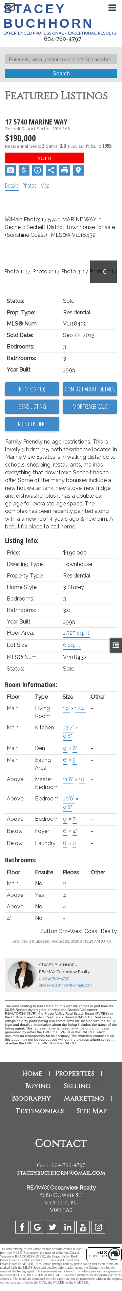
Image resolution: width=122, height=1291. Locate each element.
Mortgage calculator (90, 406)
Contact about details (90, 389)
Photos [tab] (29, 185)
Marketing (84, 1098)
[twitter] (53, 1228)
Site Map (92, 1110)
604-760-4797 (62, 39)
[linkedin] (68, 1228)
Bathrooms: (21, 859)
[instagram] (99, 1228)
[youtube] (84, 1228)
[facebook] (22, 1228)
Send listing (32, 406)
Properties (74, 1073)
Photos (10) (32, 389)
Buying (38, 1085)
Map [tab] (44, 185)
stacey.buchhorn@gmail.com (65, 985)
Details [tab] (12, 185)
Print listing (32, 424)
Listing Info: (22, 540)
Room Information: (31, 684)
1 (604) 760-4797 (54, 978)
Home (32, 1073)
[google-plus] (38, 1228)
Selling (77, 1085)
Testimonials (40, 1110)
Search (61, 73)
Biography (31, 1098)
